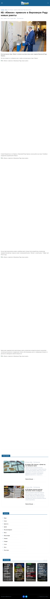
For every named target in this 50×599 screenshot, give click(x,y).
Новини (5, 18)
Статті (5, 544)
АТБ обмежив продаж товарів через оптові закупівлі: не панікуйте (7, 570)
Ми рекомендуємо (8, 529)
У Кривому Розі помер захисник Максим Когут (19, 573)
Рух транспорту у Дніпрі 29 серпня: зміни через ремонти (30, 572)
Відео (5, 518)
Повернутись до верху (43, 596)
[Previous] (44, 560)
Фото (9, 18)
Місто (6, 9)
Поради (6, 541)
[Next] (46, 560)
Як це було (6, 550)
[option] (8, 572)
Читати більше (29, 479)
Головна (2, 9)
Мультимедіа (7, 535)
